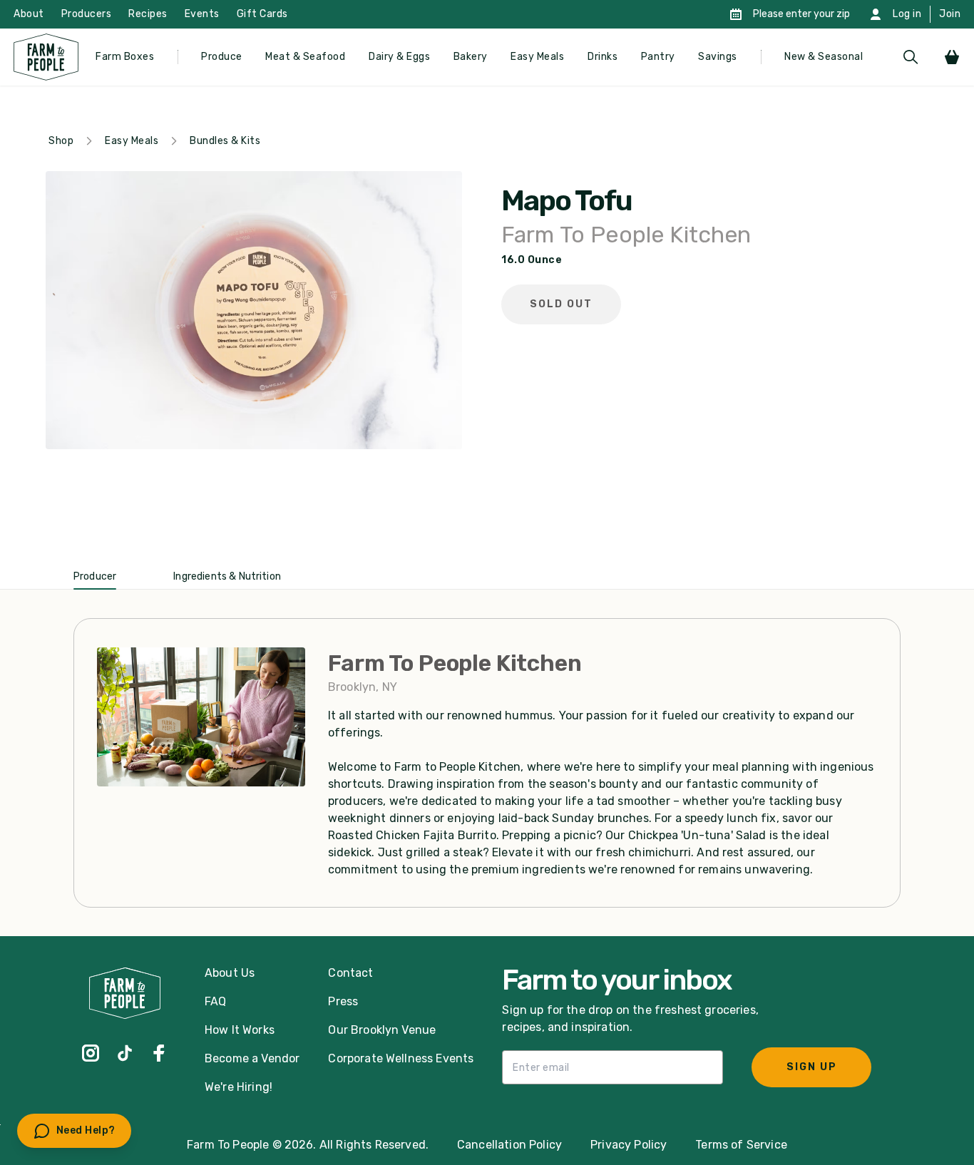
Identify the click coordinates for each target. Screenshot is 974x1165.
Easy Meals (537, 57)
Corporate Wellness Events (400, 1058)
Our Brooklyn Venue (382, 1030)
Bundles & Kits (225, 141)
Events (202, 14)
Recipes (148, 14)
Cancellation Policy (509, 1144)
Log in (907, 14)
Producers (86, 14)
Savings (717, 57)
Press (343, 1001)
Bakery (470, 57)
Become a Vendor (252, 1058)
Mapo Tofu (566, 201)
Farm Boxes (125, 57)
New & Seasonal (823, 57)
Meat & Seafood (305, 57)
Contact (350, 973)
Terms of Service (741, 1144)
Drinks (602, 57)
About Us (230, 973)
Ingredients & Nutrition (227, 576)
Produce (221, 57)
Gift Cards (262, 14)
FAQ (215, 1001)
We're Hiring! (238, 1087)
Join (949, 14)
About (29, 14)
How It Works (240, 1030)
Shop (60, 141)
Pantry (658, 57)
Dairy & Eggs (399, 57)
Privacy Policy (628, 1144)
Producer (94, 576)
